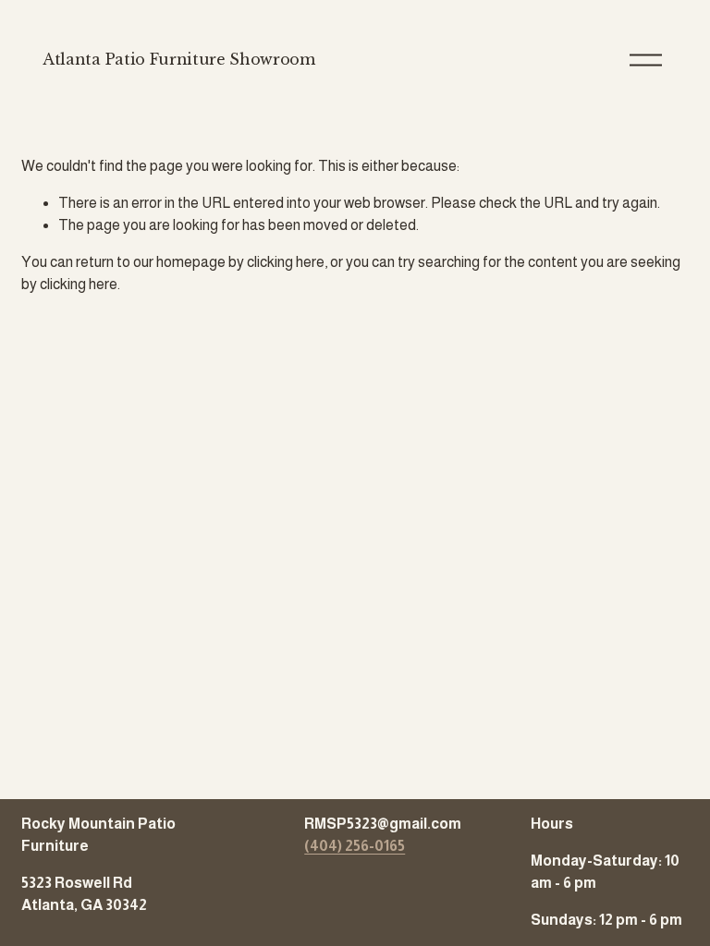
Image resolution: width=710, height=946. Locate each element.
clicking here (285, 262)
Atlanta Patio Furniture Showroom (179, 59)
